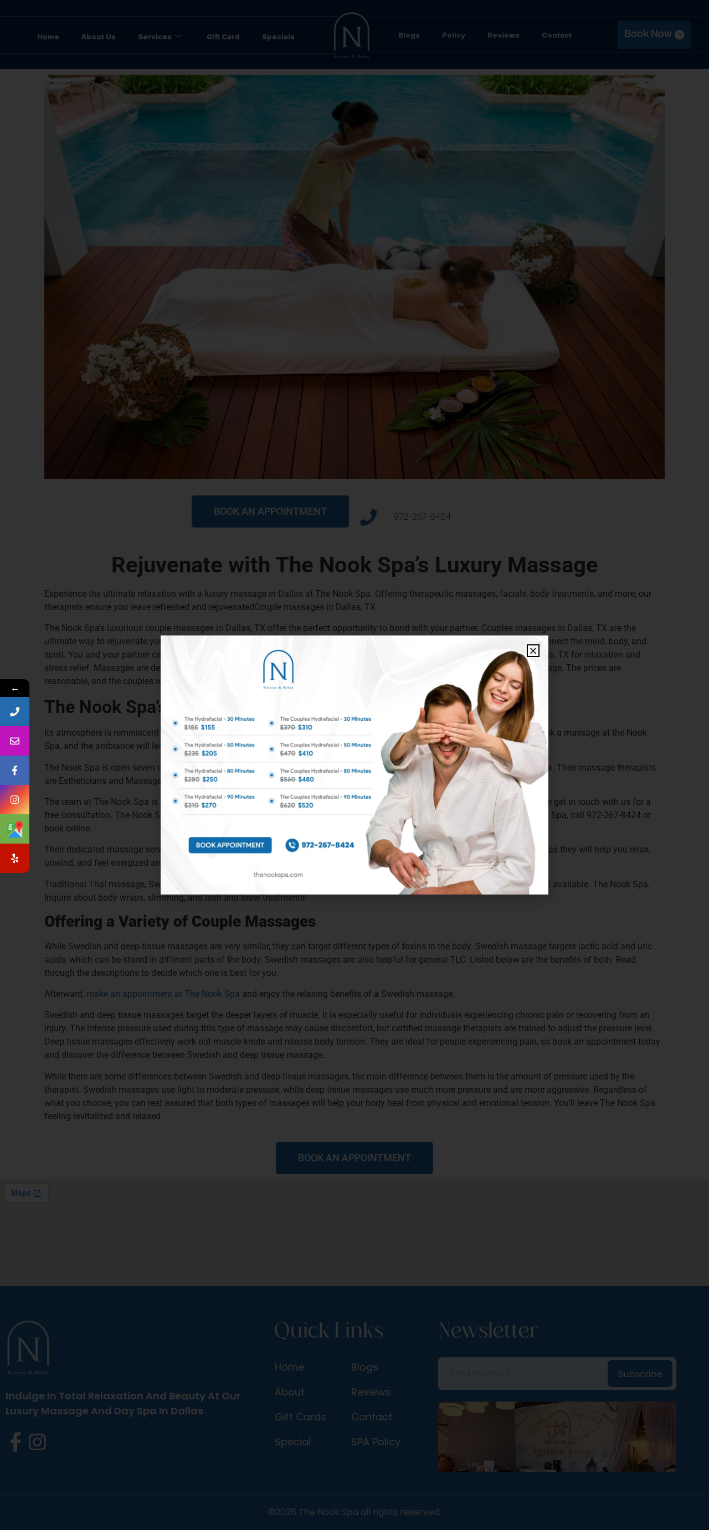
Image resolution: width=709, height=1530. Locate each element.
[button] (533, 651)
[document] (354, 765)
